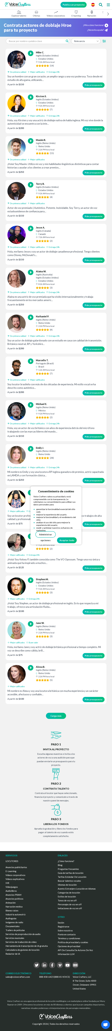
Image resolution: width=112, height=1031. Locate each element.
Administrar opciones (45, 535)
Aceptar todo (67, 540)
